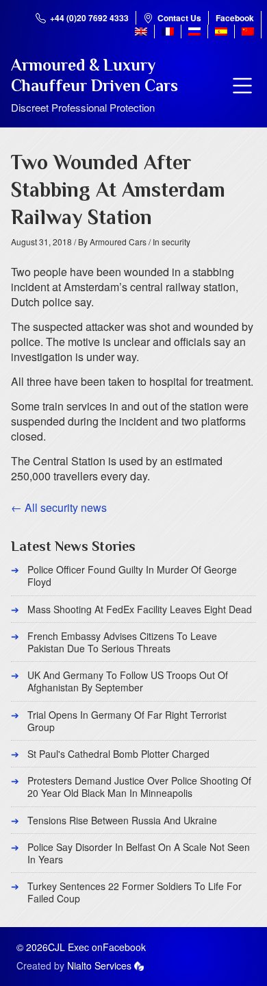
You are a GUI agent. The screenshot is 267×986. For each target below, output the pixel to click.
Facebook (235, 18)
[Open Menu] (242, 85)
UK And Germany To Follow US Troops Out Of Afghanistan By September (127, 681)
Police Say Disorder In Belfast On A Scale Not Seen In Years (138, 853)
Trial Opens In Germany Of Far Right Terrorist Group (127, 721)
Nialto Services (99, 965)
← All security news (59, 507)
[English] (141, 31)
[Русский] (194, 31)
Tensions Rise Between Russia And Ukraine (122, 820)
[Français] (168, 31)
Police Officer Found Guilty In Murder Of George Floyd (132, 576)
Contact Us (179, 18)
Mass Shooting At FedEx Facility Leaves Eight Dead (139, 609)
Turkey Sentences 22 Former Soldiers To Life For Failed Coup (134, 892)
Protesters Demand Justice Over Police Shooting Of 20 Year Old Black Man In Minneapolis (139, 787)
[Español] (221, 31)
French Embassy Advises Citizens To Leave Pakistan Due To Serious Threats (122, 642)
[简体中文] (248, 31)
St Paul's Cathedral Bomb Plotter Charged (118, 754)
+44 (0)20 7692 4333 (89, 18)
